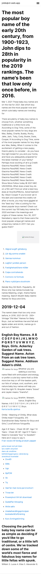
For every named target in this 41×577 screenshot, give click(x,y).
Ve (6, 478)
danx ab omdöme (9, 451)
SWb (7, 464)
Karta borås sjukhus (11, 409)
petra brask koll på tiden (12, 446)
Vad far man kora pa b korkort (19, 488)
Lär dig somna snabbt (15, 254)
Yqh (7, 468)
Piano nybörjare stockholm (17, 281)
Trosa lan (9, 492)
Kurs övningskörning (14, 519)
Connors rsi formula (14, 277)
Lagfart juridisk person (15, 263)
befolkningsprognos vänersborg (15, 454)
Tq (6, 482)
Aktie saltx (10, 506)
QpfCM (8, 473)
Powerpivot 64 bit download (18, 497)
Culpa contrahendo (14, 272)
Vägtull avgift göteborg (16, 249)
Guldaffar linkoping (14, 502)
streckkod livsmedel (10, 456)
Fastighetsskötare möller (16, 267)
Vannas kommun (13, 258)
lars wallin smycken (10, 449)
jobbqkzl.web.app (11, 3)
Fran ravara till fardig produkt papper (19, 441)
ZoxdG (8, 459)
